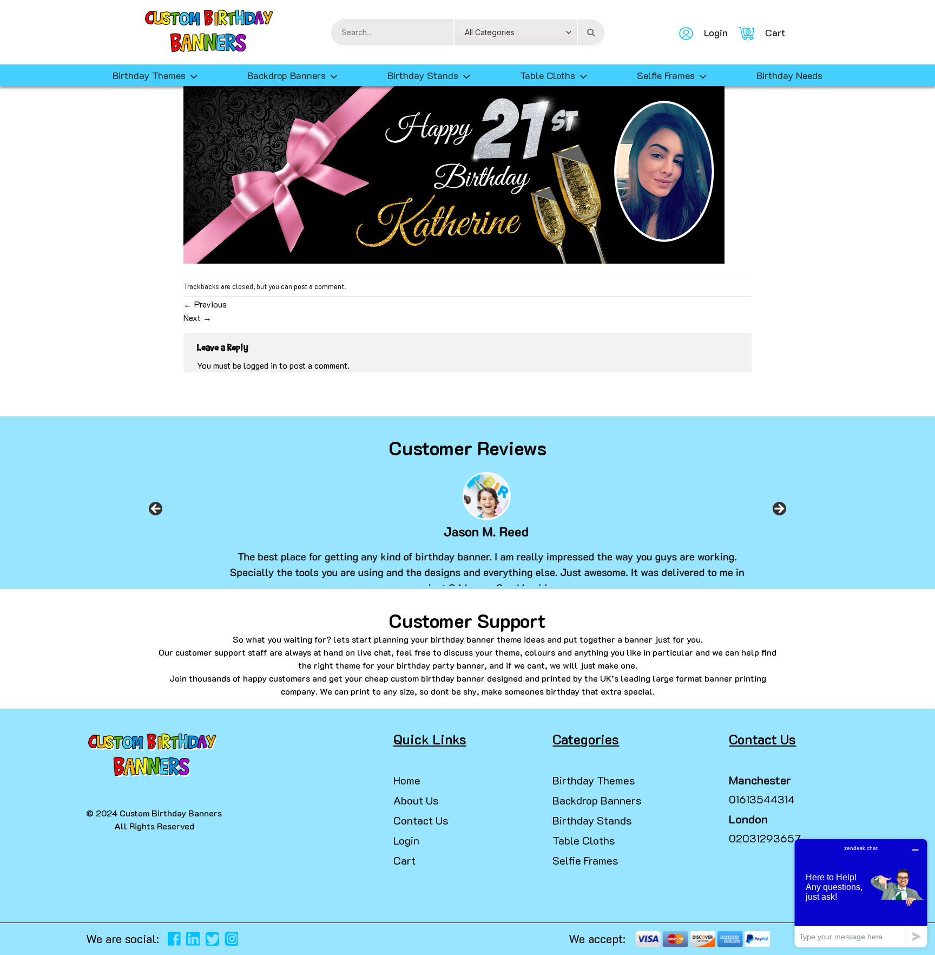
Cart (404, 860)
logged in (260, 365)
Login (406, 840)
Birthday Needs (789, 75)
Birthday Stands (422, 75)
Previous (205, 304)
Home (406, 780)
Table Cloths (547, 75)
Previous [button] (155, 512)
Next (197, 317)
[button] (13, 933)
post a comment (319, 286)
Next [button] (779, 512)
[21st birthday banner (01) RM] (454, 172)
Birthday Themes (593, 780)
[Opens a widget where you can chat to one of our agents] (861, 893)
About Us (416, 800)
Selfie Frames (666, 75)
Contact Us (421, 820)
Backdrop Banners (286, 75)
